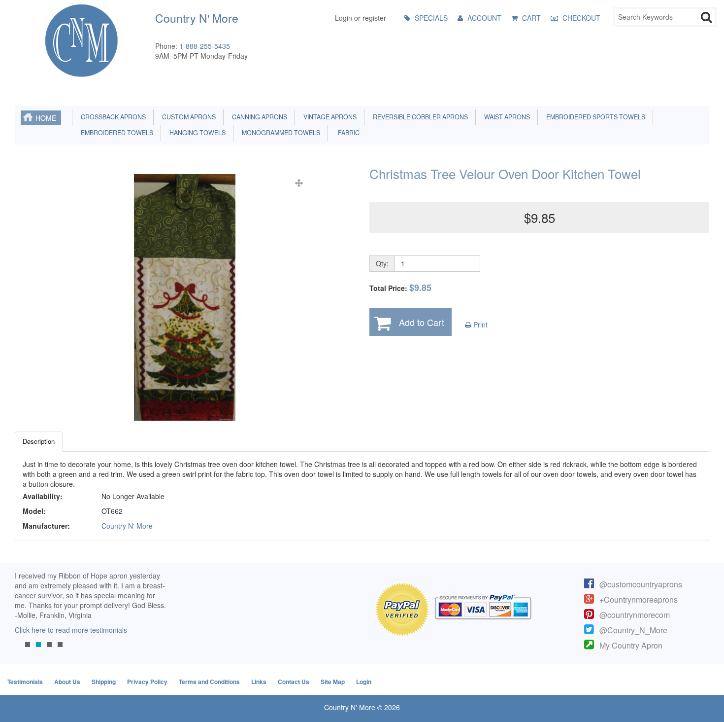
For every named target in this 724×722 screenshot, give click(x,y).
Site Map (333, 681)
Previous (27, 617)
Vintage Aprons (328, 116)
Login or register (360, 18)
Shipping (104, 681)
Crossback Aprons (112, 116)
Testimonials (25, 681)
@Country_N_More (633, 630)
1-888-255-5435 (204, 46)
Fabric (346, 132)
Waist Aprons (505, 116)
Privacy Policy (147, 681)
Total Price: (400, 288)
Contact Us (293, 681)
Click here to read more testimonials (71, 630)
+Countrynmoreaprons (638, 599)
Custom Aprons (187, 116)
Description (39, 441)
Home (45, 118)
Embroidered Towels (115, 132)
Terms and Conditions (209, 681)
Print (479, 324)
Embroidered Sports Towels (594, 116)
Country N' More (127, 526)
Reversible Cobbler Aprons (419, 116)
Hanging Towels (196, 132)
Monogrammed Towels (279, 132)
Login (363, 681)
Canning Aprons (258, 116)
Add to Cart (421, 322)
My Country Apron (630, 645)
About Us (67, 681)
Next (154, 617)
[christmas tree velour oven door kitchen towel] (185, 297)
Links (258, 681)
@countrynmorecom (634, 614)
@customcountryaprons (640, 584)
